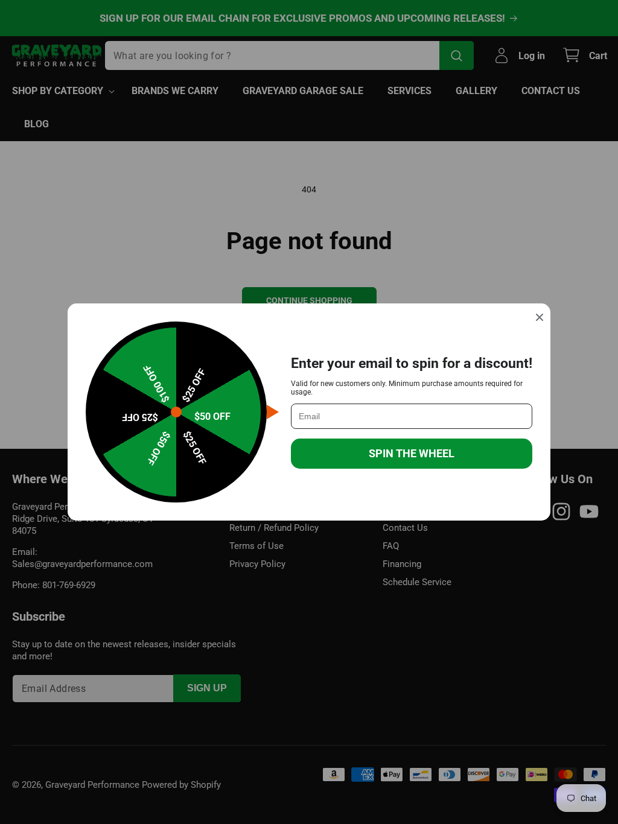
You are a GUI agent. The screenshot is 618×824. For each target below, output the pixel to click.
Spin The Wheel (411, 453)
